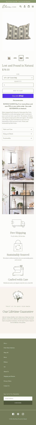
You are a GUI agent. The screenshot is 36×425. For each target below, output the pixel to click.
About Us (6, 371)
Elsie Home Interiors (9, 348)
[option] (9, 58)
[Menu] (33, 6)
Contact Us (6, 386)
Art (4, 367)
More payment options (18, 100)
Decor (5, 357)
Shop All (6, 352)
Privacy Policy (7, 381)
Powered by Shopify (22, 418)
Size (18, 74)
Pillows (6, 362)
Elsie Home (15, 418)
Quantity (18, 81)
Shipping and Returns (9, 376)
